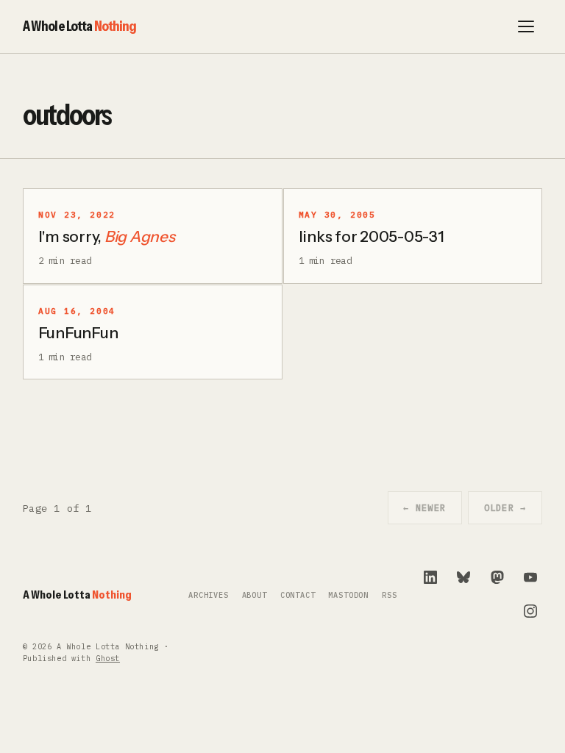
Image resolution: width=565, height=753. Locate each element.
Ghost (108, 658)
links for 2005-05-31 (371, 236)
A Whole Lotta (80, 26)
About (254, 595)
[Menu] (526, 26)
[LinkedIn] (430, 577)
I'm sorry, (106, 236)
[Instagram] (530, 611)
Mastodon (348, 595)
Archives (208, 595)
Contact (298, 595)
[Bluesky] (463, 577)
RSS (389, 595)
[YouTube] (530, 577)
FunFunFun (78, 333)
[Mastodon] (497, 577)
